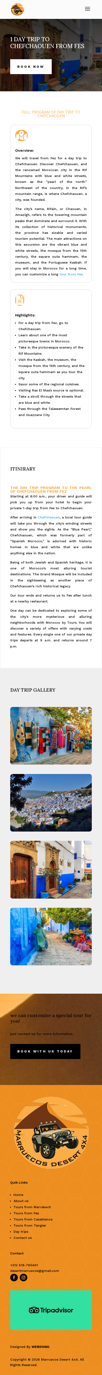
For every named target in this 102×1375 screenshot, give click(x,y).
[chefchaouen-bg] (51, 898)
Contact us (23, 1238)
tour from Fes (71, 274)
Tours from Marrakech (32, 1207)
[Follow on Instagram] (23, 1277)
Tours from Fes (26, 1213)
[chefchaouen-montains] (51, 831)
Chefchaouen (49, 517)
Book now (31, 66)
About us (21, 1201)
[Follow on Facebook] (14, 1277)
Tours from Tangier (30, 1225)
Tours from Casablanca (33, 1219)
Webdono (40, 1347)
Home (18, 1195)
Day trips (21, 1231)
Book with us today (45, 1051)
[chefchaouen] (51, 965)
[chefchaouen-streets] (51, 764)
